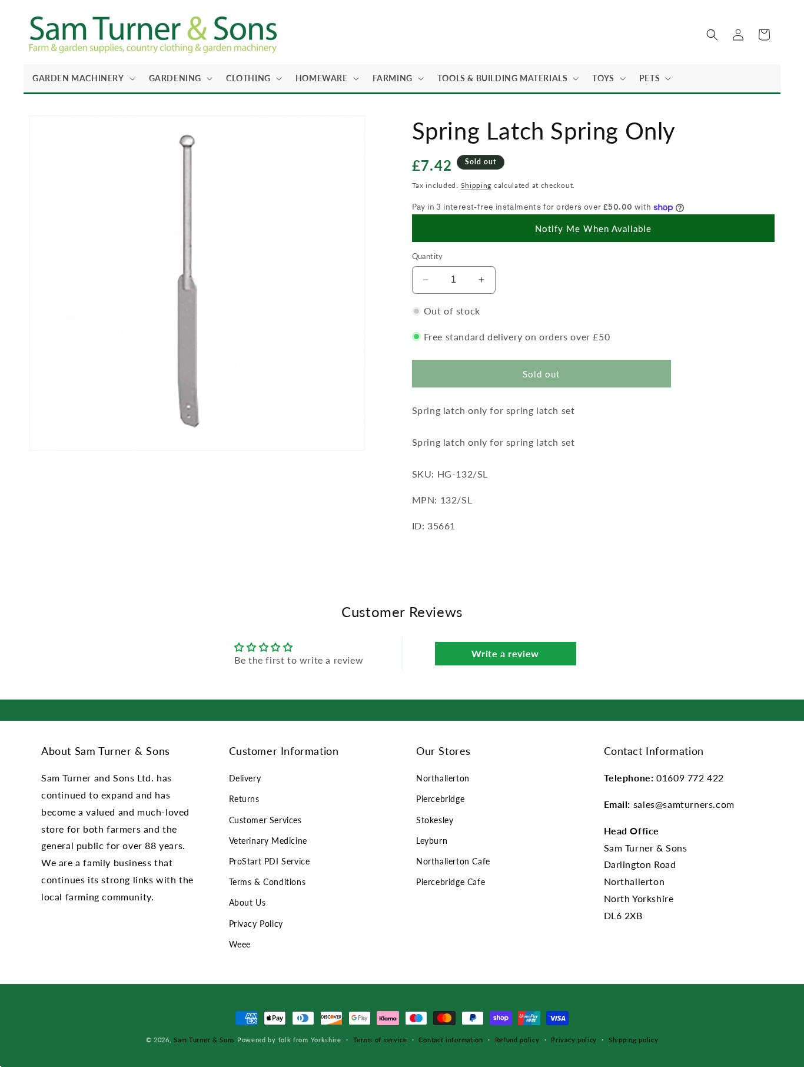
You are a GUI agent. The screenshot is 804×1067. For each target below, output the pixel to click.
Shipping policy (634, 1039)
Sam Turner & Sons (204, 1039)
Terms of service (380, 1039)
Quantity (427, 256)
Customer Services (265, 820)
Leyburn (431, 841)
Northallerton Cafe (453, 861)
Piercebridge (440, 799)
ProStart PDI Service (269, 861)
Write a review (505, 653)
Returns (244, 799)
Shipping (476, 185)
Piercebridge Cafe (450, 882)
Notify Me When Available (593, 228)
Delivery (245, 778)
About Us (247, 902)
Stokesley (434, 820)
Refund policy (517, 1039)
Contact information (450, 1039)
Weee (240, 944)
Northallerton (443, 778)
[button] (82, 78)
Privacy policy (574, 1039)
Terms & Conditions (267, 882)
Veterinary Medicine (268, 841)
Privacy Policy (256, 924)
